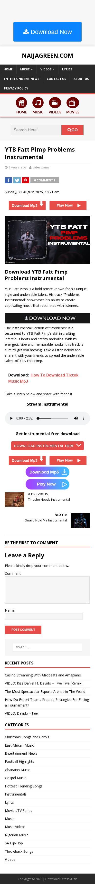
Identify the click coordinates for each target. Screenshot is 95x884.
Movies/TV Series (18, 810)
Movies (72, 112)
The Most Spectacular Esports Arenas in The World (45, 691)
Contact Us (56, 79)
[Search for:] (47, 647)
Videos (45, 69)
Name (10, 610)
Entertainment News (21, 79)
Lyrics (67, 69)
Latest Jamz (41, 167)
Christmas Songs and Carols (27, 737)
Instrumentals (16, 794)
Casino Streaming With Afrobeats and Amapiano (43, 675)
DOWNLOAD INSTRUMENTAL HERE (44, 445)
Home (8, 69)
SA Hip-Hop (14, 843)
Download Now (50, 31)
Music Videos (15, 826)
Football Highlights (19, 761)
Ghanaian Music (17, 769)
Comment (13, 573)
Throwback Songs (19, 851)
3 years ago (17, 167)
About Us (81, 79)
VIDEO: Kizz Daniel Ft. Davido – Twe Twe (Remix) (44, 683)
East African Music (19, 745)
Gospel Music (15, 777)
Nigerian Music (16, 835)
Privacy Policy (16, 88)
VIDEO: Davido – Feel (21, 713)
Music (25, 69)
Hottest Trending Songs (23, 786)
